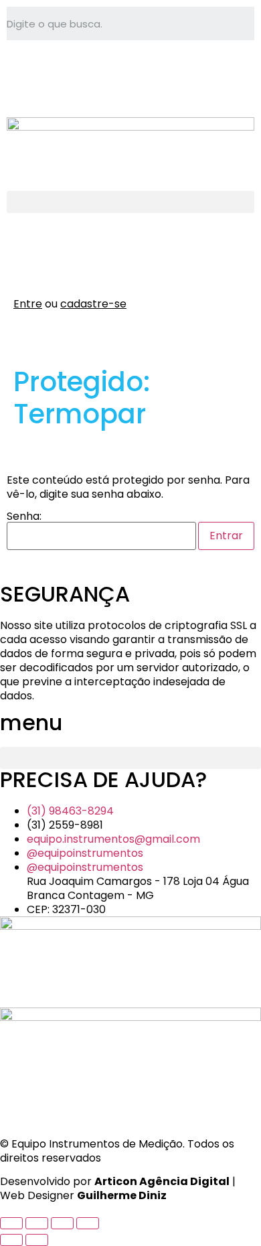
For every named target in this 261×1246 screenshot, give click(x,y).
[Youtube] (95, 70)
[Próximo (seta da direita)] (36, 1240)
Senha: (24, 517)
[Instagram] (59, 70)
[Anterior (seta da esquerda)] (11, 1240)
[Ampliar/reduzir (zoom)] (11, 1223)
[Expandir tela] (36, 1223)
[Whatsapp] (23, 70)
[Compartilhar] (62, 1223)
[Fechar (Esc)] (87, 1223)
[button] (130, 202)
